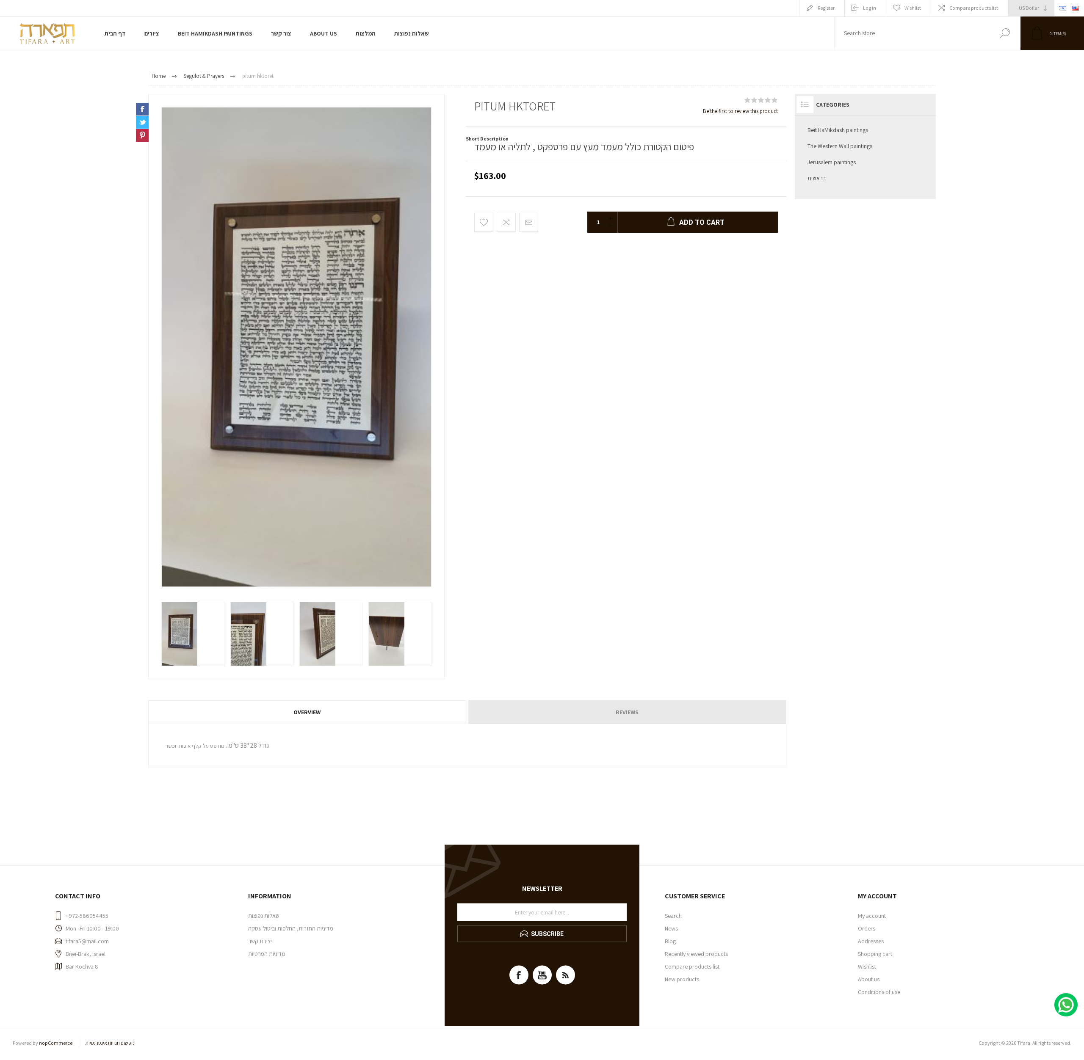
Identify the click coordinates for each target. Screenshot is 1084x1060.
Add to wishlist (483, 222)
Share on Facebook (142, 109)
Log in (869, 8)
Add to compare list (506, 222)
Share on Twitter (142, 122)
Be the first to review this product (740, 111)
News (671, 928)
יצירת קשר (260, 941)
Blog (670, 941)
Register (826, 8)
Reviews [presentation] (627, 712)
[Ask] (140, 146)
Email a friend (528, 222)
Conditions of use (879, 992)
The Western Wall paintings (839, 146)
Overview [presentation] (307, 712)
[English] (1075, 8)
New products (682, 979)
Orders (866, 928)
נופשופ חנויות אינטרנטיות (110, 1043)
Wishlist (867, 966)
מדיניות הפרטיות (266, 954)
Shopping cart (875, 954)
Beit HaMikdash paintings (837, 130)
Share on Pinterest (142, 135)
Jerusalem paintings (831, 162)
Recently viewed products (696, 954)
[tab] (307, 712)
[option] (192, 634)
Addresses (871, 941)
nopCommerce (55, 1043)
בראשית (816, 178)
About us (868, 979)
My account (872, 916)
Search (1004, 33)
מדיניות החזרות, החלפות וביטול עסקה (290, 928)
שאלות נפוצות (263, 916)
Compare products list (973, 8)
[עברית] (1062, 8)
